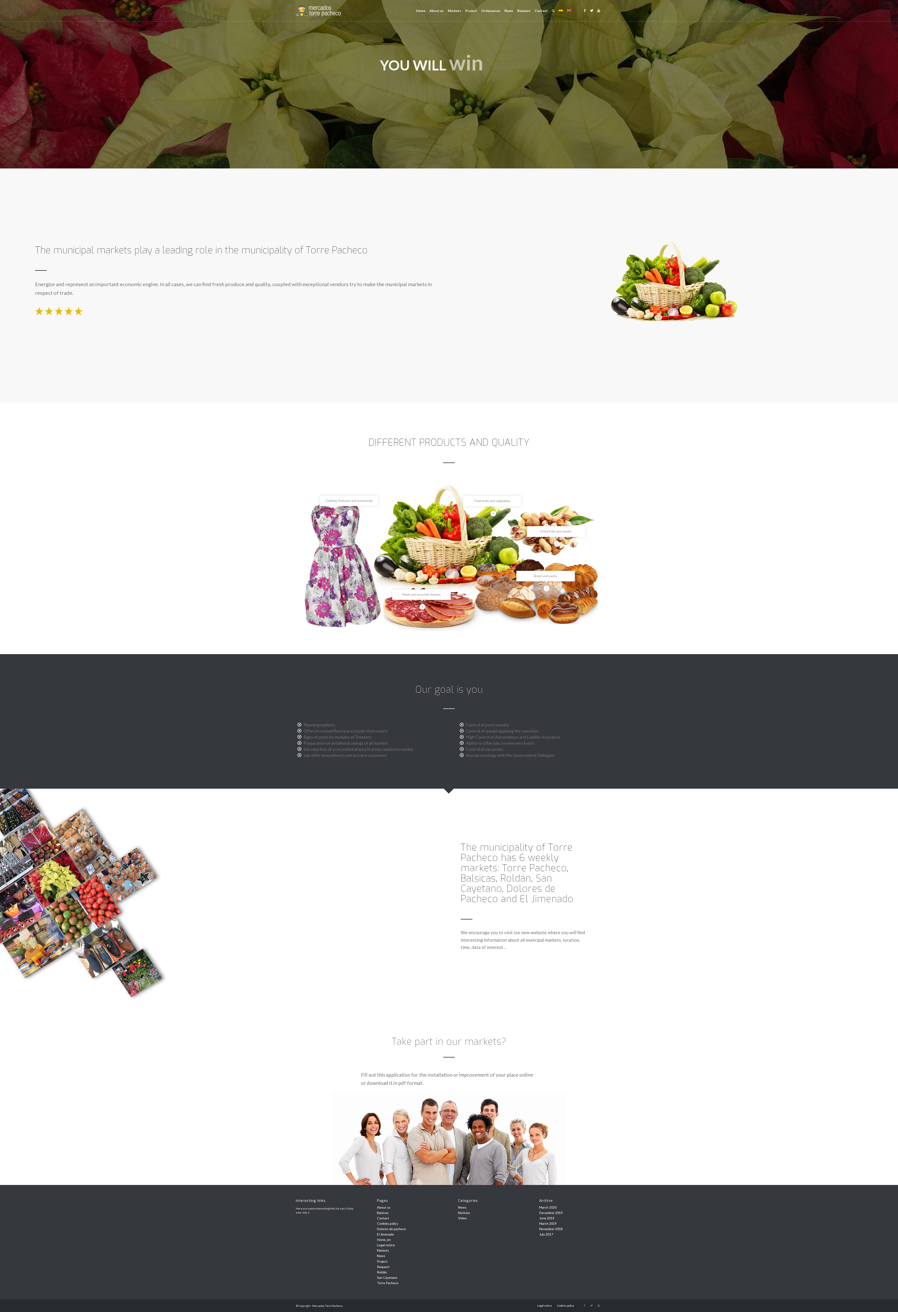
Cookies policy (387, 1223)
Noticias (464, 1213)
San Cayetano (387, 1277)
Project (382, 1261)
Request (383, 1267)
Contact (383, 1218)
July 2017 (546, 1234)
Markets (383, 1250)
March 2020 (548, 1207)
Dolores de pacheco (391, 1229)
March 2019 (548, 1223)
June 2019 (546, 1218)
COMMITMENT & (428, 68)
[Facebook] (584, 10)
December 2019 (551, 1213)
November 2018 (551, 1229)
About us (384, 1207)
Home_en (384, 1240)
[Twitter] (591, 10)
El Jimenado (385, 1234)
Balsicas (383, 1213)
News (381, 1256)
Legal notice (386, 1245)
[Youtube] (598, 10)
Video (462, 1218)
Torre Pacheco (387, 1283)
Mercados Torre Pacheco (327, 1305)
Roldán (382, 1272)
